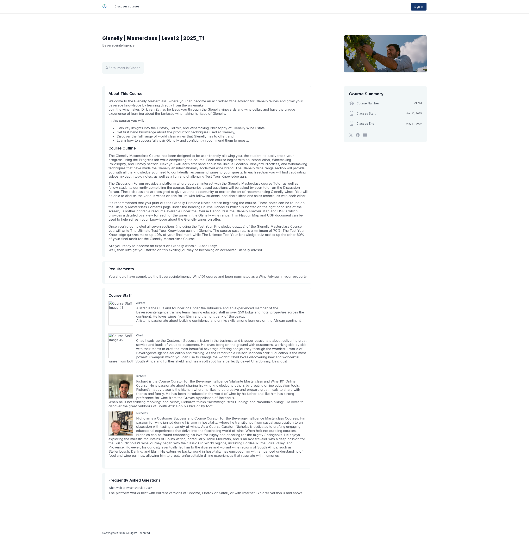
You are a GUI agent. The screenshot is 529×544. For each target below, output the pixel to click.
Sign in (418, 6)
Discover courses (126, 6)
